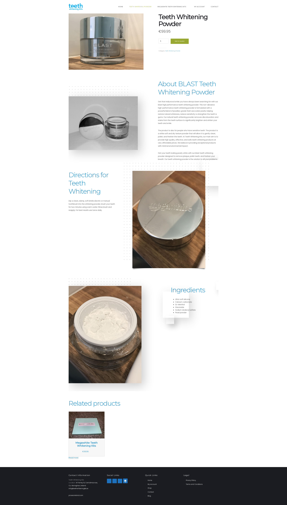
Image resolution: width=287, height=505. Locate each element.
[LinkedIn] (125, 481)
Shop (150, 488)
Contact (214, 7)
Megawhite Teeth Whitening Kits (172, 7)
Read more (73, 457)
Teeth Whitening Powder (140, 7)
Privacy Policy (191, 480)
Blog (149, 496)
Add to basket (180, 41)
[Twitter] (109, 481)
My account (199, 7)
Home (120, 7)
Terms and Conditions (194, 484)
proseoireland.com (76, 495)
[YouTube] (120, 481)
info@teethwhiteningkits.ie (78, 488)
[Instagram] (114, 481)
